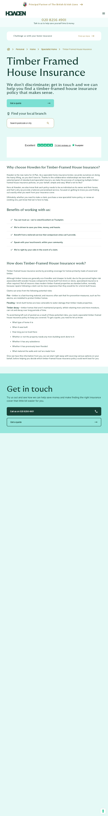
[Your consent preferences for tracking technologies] (103, 811)
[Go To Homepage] (16, 13)
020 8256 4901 (54, 20)
